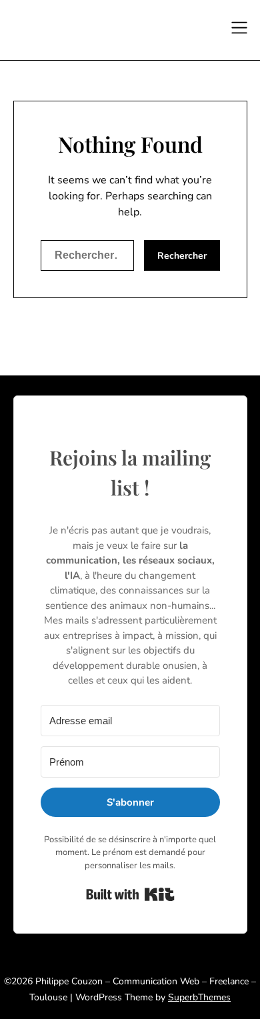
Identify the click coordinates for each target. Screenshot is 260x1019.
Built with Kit (130, 894)
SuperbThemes (199, 997)
